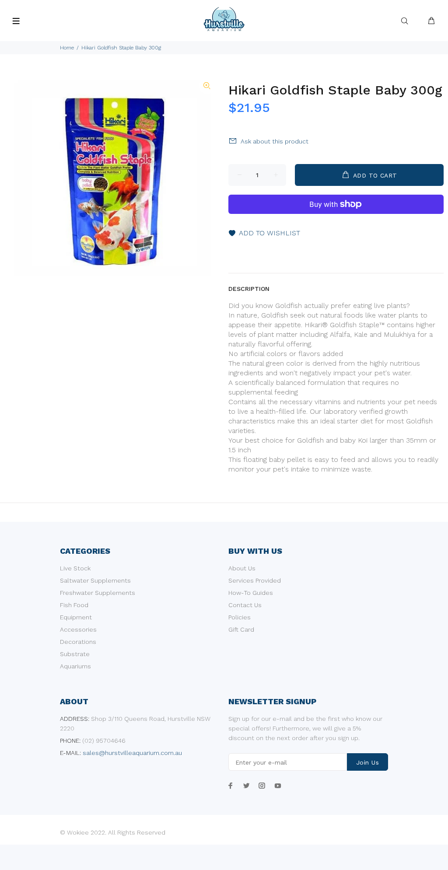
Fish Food (74, 604)
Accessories (78, 629)
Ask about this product (274, 141)
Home (67, 48)
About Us (242, 568)
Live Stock (75, 568)
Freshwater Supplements (97, 592)
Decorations (78, 641)
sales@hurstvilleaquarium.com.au (132, 752)
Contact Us (245, 604)
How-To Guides (250, 592)
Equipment (76, 617)
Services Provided (254, 580)
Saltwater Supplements (95, 580)
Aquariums (75, 666)
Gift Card (241, 629)
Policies (239, 617)
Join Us (367, 762)
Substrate (75, 653)
